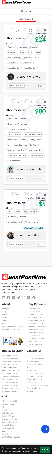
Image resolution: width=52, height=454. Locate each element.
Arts (28, 367)
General (10, 43)
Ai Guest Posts (34, 312)
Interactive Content (17, 145)
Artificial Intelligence (35, 364)
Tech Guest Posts (35, 341)
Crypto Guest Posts (36, 320)
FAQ (4, 312)
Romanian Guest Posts (11, 388)
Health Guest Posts (36, 329)
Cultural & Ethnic (33, 388)
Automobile (31, 370)
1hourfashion (15, 38)
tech (10, 211)
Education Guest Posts (37, 323)
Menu (27, 11)
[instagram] (23, 298)
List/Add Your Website (11, 437)
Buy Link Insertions (9, 422)
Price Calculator (8, 428)
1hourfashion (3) (26, 19)
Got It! (45, 449)
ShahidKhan (22, 169)
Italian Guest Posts (9, 364)
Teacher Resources (17, 140)
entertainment (15, 222)
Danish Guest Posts (10, 382)
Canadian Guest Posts (11, 376)
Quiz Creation (14, 134)
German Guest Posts (10, 358)
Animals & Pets (33, 361)
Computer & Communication (38, 385)
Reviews (5, 323)
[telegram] (13, 298)
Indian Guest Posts (9, 355)
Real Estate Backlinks (36, 338)
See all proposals (17, 85)
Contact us (6, 320)
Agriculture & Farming (35, 358)
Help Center (7, 410)
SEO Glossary (7, 413)
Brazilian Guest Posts (10, 379)
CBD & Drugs (32, 382)
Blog (4, 407)
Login (4, 431)
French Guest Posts (10, 367)
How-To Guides (35, 150)
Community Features (17, 155)
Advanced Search (9, 404)
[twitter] (18, 298)
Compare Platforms (10, 419)
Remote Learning (16, 150)
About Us (5, 309)
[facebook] (8, 298)
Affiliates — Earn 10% (10, 329)
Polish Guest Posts (9, 385)
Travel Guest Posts (36, 344)
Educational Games (17, 119)
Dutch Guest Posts (9, 373)
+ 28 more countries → (11, 391)
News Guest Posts (35, 332)
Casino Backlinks (35, 318)
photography (14, 58)
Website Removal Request (12, 326)
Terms (4, 318)
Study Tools (35, 140)
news (21, 52)
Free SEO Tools (8, 425)
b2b (37, 58)
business (12, 217)
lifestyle (12, 52)
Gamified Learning (33, 134)
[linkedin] (3, 298)
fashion (11, 47)
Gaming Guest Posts (36, 326)
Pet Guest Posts (34, 335)
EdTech (33, 145)
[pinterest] (33, 298)
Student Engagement (18, 129)
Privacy (5, 314)
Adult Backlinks (34, 309)
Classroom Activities (17, 124)
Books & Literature (34, 373)
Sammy (20, 235)
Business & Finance (34, 376)
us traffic (12, 63)
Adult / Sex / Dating (34, 355)
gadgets (28, 58)
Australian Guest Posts (11, 370)
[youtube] (29, 298)
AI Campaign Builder (10, 401)
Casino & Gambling (34, 379)
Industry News (8, 416)
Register (5, 434)
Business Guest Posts (36, 314)
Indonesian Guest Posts (11, 361)
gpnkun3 (21, 77)
